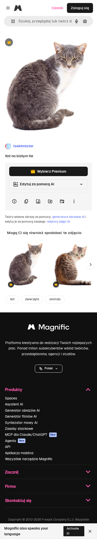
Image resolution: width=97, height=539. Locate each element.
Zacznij (11, 472)
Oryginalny (34, 42)
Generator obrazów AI (22, 410)
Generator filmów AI (21, 416)
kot (12, 299)
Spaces (11, 398)
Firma (10, 486)
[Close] (90, 531)
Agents (14, 441)
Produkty (13, 389)
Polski (49, 368)
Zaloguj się (80, 8)
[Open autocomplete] (11, 21)
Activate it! (73, 531)
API (7, 446)
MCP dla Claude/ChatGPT (30, 434)
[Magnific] (48, 328)
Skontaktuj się (18, 500)
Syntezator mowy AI (21, 422)
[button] (48, 369)
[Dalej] (90, 265)
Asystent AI (14, 404)
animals (54, 299)
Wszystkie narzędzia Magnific (28, 459)
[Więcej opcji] (74, 201)
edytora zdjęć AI (58, 222)
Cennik (57, 8)
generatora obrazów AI (68, 217)
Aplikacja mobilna (19, 453)
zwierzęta (32, 299)
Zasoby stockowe (19, 428)
